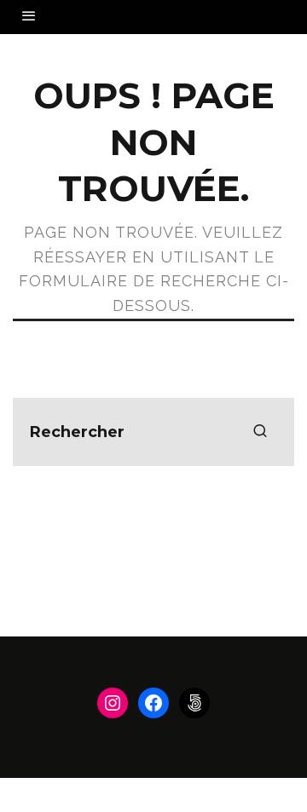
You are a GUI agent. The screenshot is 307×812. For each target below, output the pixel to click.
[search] (260, 432)
